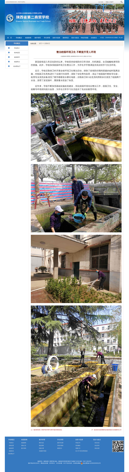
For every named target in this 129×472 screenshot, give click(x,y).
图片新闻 (23, 448)
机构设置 (17, 52)
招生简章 (97, 445)
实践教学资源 (42, 451)
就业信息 (97, 448)
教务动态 (41, 442)
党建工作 (77, 448)
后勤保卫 (47, 43)
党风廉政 (77, 445)
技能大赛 (41, 448)
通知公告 (23, 445)
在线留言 (94, 38)
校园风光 (17, 62)
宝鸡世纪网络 (76, 463)
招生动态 (97, 442)
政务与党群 (56, 38)
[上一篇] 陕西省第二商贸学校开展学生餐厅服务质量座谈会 (46, 430)
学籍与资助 (60, 445)
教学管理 (38, 38)
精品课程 (41, 445)
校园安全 (59, 448)
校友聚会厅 (16, 66)
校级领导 (17, 57)
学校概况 (19, 38)
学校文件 (77, 442)
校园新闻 (28, 38)
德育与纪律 (60, 442)
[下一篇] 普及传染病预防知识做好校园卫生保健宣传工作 (106, 430)
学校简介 (17, 48)
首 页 (9, 38)
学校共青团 (84, 38)
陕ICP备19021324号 (34, 463)
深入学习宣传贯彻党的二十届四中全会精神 (79, 451)
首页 (40, 43)
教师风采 (66, 38)
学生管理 (47, 38)
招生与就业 (75, 38)
